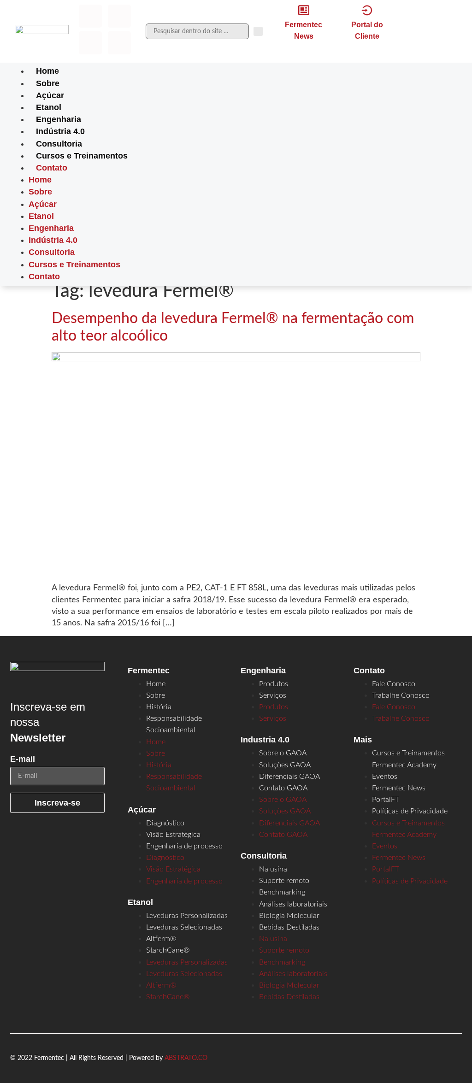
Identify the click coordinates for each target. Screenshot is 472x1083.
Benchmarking (282, 892)
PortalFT (385, 799)
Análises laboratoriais (293, 904)
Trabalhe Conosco (401, 695)
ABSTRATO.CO (186, 1058)
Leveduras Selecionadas (184, 927)
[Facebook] (90, 16)
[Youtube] (119, 42)
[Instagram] (119, 16)
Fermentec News (398, 788)
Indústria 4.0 (60, 131)
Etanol (48, 107)
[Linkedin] (90, 42)
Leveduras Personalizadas (187, 915)
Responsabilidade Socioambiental (174, 724)
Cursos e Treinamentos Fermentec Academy (408, 758)
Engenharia (58, 119)
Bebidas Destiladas (289, 927)
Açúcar (50, 95)
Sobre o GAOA (283, 753)
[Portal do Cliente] (366, 10)
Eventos (384, 776)
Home (47, 71)
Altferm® (161, 938)
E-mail (22, 759)
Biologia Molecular (289, 915)
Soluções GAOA (285, 765)
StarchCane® (167, 950)
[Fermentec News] (303, 10)
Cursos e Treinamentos (82, 155)
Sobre (47, 83)
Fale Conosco (393, 684)
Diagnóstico (165, 823)
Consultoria (59, 143)
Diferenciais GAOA (289, 776)
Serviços (272, 695)
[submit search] (258, 31)
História (158, 707)
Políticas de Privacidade (410, 811)
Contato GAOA (283, 788)
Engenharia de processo (184, 846)
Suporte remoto (284, 880)
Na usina (273, 869)
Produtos (273, 684)
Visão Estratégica (173, 834)
